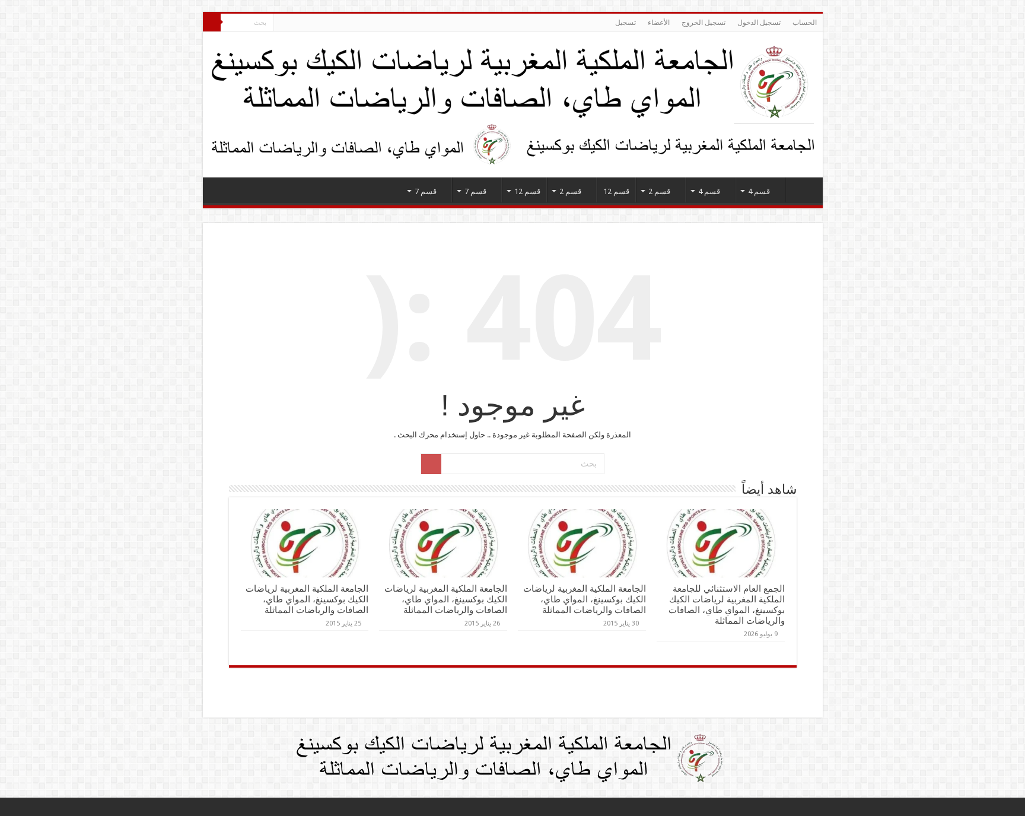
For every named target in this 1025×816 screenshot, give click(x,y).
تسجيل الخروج (703, 22)
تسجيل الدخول (759, 22)
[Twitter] (327, 23)
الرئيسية (801, 189)
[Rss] (350, 23)
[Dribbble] (305, 23)
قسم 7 (475, 191)
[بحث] (212, 22)
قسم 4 (759, 191)
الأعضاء (659, 22)
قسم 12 (616, 191)
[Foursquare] (293, 23)
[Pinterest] (316, 23)
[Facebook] (339, 23)
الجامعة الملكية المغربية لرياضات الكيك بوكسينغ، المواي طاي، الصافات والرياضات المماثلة (584, 599)
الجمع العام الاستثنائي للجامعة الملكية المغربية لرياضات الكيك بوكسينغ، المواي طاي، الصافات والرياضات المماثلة (727, 604)
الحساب (804, 22)
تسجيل (625, 22)
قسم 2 (659, 191)
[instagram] (282, 23)
